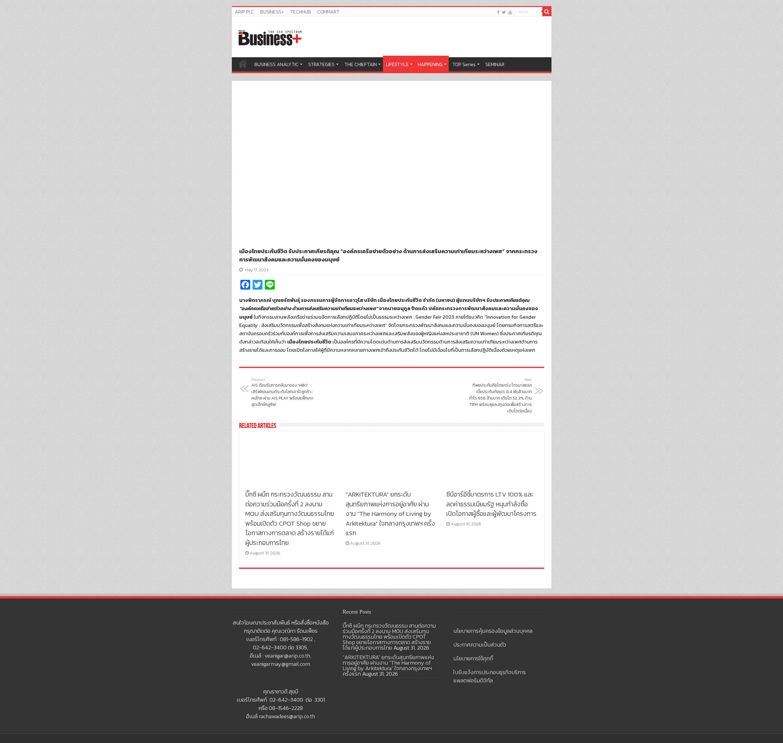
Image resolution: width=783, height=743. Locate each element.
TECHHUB (300, 11)
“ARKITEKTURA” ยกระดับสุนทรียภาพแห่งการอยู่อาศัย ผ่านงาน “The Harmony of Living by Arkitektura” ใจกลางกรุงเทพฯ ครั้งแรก (390, 514)
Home (243, 63)
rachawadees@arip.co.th (287, 716)
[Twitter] (504, 12)
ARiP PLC (244, 11)
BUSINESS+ (272, 11)
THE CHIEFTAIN (360, 64)
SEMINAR (494, 64)
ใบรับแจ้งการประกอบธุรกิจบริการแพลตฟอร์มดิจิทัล (489, 676)
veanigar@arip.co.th (287, 655)
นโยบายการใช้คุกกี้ (473, 658)
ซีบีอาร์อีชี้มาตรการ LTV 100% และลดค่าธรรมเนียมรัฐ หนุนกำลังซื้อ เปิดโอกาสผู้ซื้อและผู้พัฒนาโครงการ (491, 504)
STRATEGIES (321, 64)
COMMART (328, 11)
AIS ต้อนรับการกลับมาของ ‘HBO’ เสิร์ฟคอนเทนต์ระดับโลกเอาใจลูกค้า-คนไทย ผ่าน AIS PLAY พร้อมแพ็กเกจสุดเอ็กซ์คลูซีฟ (282, 392)
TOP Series (464, 64)
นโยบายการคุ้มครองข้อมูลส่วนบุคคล (493, 631)
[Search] (546, 11)
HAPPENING (430, 64)
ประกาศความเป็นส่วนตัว (479, 644)
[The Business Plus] (270, 37)
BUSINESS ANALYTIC (276, 64)
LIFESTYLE (397, 64)
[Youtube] (510, 12)
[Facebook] (498, 12)
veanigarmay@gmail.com (280, 664)
